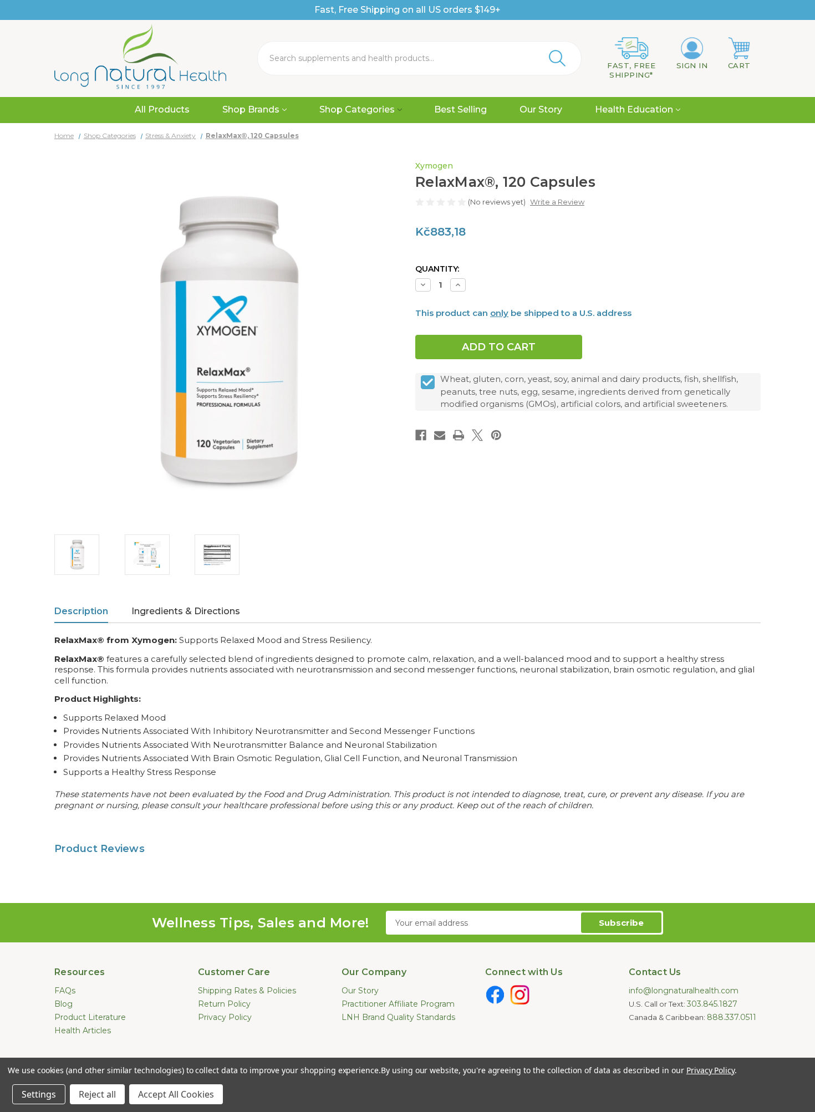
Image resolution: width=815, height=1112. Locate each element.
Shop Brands (250, 109)
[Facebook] (420, 435)
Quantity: (437, 269)
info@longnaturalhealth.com (683, 991)
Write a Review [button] (557, 201)
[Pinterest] (496, 435)
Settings (39, 1094)
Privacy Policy (225, 1017)
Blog (63, 1004)
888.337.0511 (731, 1017)
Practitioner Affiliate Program (398, 1004)
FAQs (64, 991)
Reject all (97, 1094)
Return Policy (224, 1004)
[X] (477, 435)
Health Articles (82, 1031)
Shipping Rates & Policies (247, 991)
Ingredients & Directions (185, 611)
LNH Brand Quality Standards (398, 1017)
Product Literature (90, 1017)
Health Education (634, 109)
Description (81, 611)
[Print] (458, 435)
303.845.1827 (712, 1004)
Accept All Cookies (176, 1094)
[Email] (439, 435)
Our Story (540, 109)
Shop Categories (357, 109)
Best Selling (460, 109)
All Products (162, 109)
